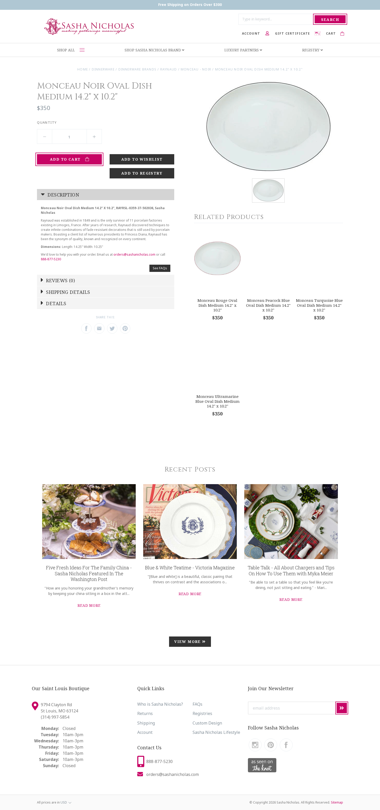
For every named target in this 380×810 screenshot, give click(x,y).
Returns (145, 713)
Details (55, 303)
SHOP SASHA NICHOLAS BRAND (153, 50)
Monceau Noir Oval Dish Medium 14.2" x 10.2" (259, 69)
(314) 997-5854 (55, 717)
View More (188, 641)
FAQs (197, 704)
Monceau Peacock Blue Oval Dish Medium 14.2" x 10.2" (268, 305)
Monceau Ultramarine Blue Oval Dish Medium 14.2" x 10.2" (217, 401)
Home (82, 69)
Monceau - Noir (196, 69)
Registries (202, 713)
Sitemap (337, 802)
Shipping (146, 723)
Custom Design (207, 723)
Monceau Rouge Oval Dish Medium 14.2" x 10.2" (217, 305)
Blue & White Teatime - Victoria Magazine (190, 567)
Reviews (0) (60, 280)
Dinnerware (103, 69)
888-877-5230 (51, 259)
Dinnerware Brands (137, 69)
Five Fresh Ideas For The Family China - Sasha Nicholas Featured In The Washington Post (89, 573)
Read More (89, 605)
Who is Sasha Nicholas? (160, 704)
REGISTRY (311, 50)
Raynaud (168, 69)
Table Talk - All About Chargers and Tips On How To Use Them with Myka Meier (291, 570)
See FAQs (160, 268)
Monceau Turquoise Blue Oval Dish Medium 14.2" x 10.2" (319, 305)
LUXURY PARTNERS (242, 50)
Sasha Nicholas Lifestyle (216, 732)
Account (145, 732)
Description (62, 195)
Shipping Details (67, 292)
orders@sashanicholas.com (134, 254)
